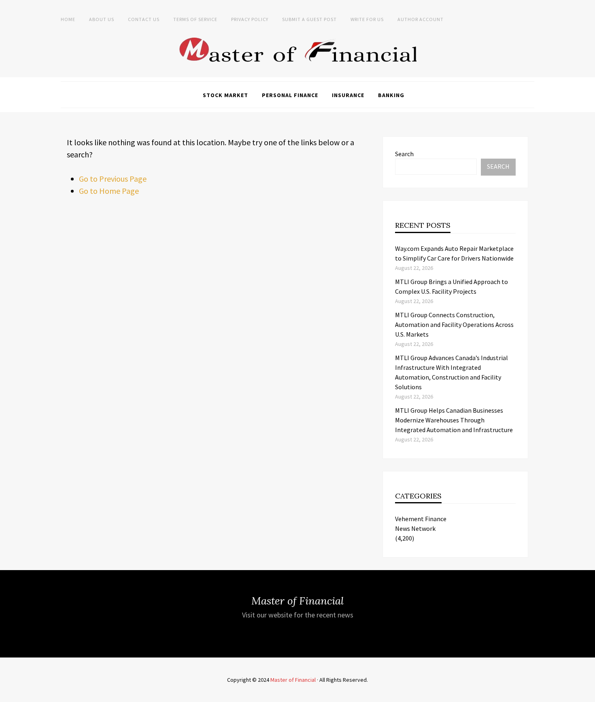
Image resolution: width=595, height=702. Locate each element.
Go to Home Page (109, 191)
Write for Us (367, 19)
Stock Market (225, 95)
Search (404, 154)
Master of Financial (293, 679)
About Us (101, 19)
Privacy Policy (249, 19)
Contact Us (143, 19)
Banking (391, 95)
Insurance (348, 95)
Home (68, 19)
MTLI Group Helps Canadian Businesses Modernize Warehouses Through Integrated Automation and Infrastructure (454, 420)
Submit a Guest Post (309, 19)
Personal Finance (290, 95)
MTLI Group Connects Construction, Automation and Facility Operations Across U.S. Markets (454, 324)
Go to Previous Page (113, 179)
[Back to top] (587, 694)
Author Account (420, 19)
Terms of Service (195, 19)
